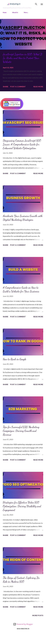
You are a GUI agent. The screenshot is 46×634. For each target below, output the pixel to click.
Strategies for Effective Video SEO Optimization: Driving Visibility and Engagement (22, 506)
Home (4, 12)
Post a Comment (18, 87)
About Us (15, 12)
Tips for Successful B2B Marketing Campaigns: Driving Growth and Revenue (21, 430)
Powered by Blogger (24, 624)
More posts (37, 615)
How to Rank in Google (14, 359)
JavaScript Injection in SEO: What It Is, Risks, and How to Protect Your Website (22, 57)
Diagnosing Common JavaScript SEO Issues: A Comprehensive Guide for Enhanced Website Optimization (22, 144)
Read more (38, 87)
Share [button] (5, 87)
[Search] (36, 4)
